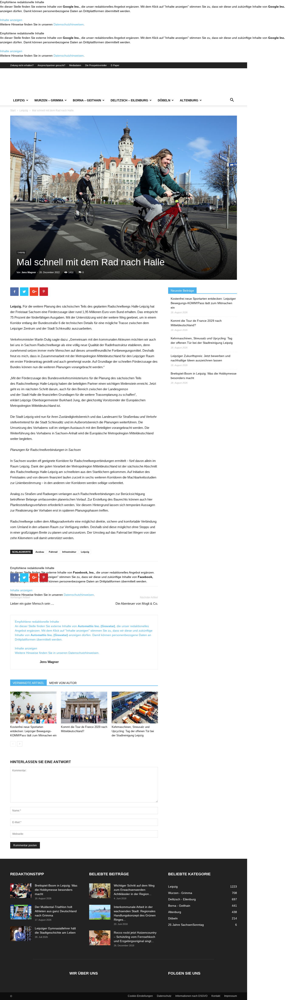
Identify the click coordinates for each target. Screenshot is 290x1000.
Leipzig (19, 100)
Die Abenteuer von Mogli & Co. (136, 603)
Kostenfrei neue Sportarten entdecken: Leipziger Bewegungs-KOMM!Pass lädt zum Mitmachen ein (33, 731)
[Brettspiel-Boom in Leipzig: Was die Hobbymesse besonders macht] (20, 890)
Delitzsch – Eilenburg (129, 100)
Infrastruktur (69, 552)
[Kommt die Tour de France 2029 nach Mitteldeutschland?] (84, 707)
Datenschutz (164, 995)
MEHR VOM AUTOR (63, 683)
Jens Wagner (28, 272)
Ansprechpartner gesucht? (51, 65)
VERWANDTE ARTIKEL (28, 683)
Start (12, 110)
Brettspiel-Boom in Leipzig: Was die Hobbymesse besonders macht (204, 376)
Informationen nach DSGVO (191, 995)
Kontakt (215, 995)
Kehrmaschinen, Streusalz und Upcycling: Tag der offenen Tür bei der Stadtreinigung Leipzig (133, 731)
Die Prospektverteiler (96, 65)
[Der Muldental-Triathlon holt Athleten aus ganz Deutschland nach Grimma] (20, 912)
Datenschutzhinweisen (68, 24)
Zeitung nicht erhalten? (22, 65)
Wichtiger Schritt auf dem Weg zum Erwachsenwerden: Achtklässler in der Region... (134, 890)
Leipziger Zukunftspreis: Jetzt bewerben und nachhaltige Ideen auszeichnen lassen (200, 358)
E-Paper (115, 65)
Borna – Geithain (87, 100)
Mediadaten (75, 65)
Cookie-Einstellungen (140, 995)
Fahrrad (53, 552)
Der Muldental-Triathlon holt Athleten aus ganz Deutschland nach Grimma (56, 911)
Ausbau (39, 552)
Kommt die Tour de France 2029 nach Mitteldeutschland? (196, 323)
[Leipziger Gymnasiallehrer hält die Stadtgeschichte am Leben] (20, 933)
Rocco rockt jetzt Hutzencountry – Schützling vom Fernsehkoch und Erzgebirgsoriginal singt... (135, 937)
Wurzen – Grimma (48, 100)
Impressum (230, 995)
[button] (232, 100)
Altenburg (189, 100)
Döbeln (164, 100)
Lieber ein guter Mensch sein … (32, 603)
